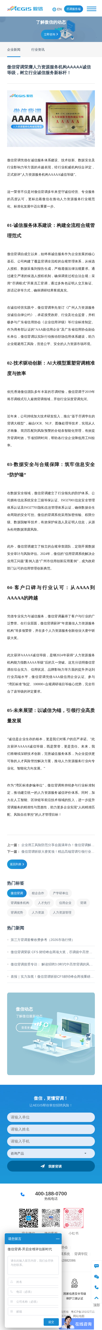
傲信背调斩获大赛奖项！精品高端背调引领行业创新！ (61, 851)
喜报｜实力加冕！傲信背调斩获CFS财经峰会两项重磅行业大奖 (53, 976)
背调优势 (17, 912)
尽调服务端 (73, 9)
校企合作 (38, 893)
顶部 (96, 1298)
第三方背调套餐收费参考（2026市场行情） (43, 940)
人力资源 (38, 912)
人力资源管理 (62, 912)
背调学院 (81, 1254)
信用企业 (65, 903)
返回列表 (15, 864)
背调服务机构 (20, 903)
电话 (96, 1287)
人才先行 (44, 903)
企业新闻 (13, 49)
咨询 (96, 1266)
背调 (83, 903)
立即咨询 (49, 34)
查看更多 (27, 1027)
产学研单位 (60, 893)
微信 (96, 1276)
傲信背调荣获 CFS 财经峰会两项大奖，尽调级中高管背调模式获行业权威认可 (53, 952)
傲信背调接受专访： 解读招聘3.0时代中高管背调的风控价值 (53, 964)
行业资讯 (38, 49)
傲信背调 (17, 893)
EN (59, 9)
